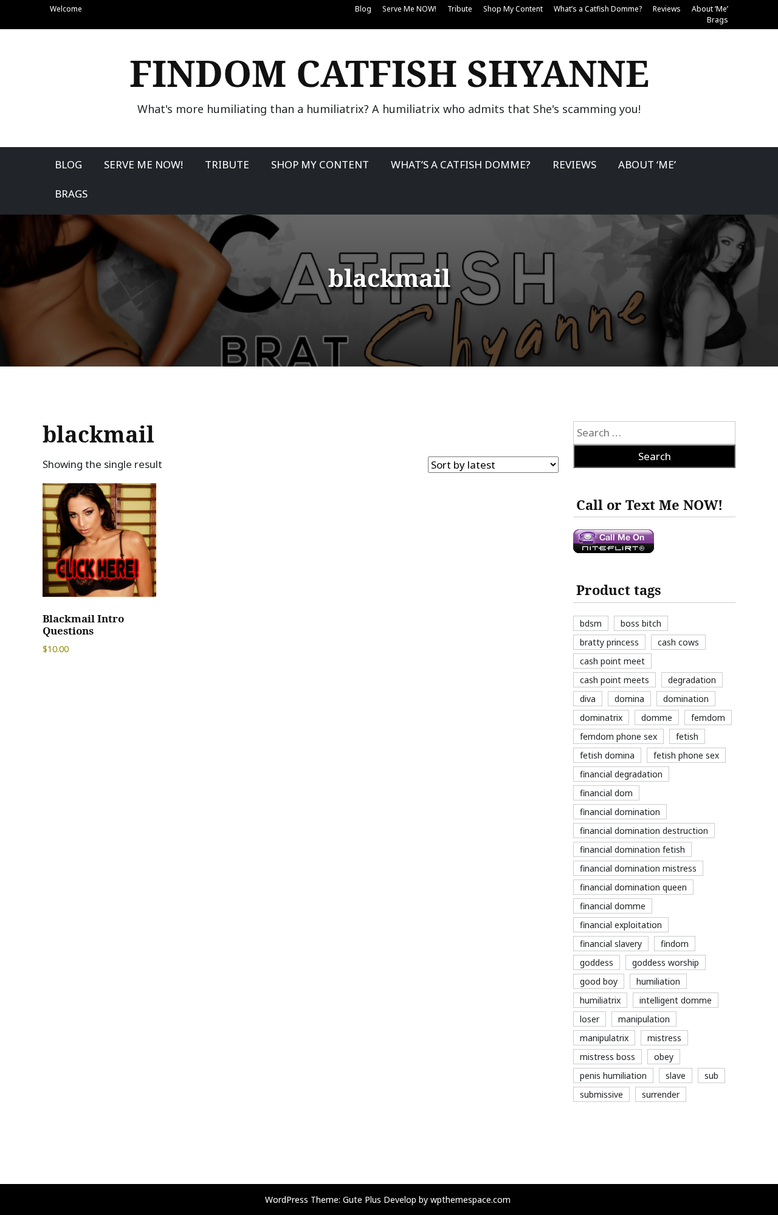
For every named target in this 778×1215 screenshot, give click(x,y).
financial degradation (621, 774)
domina (629, 698)
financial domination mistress (638, 868)
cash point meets (614, 680)
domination (686, 698)
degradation (692, 680)
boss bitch (641, 623)
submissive (601, 1094)
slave (676, 1075)
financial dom (606, 793)
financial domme (612, 906)
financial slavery (611, 943)
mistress (664, 1038)
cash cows (678, 642)
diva (588, 698)
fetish (687, 736)
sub (711, 1075)
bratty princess (609, 642)
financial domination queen (633, 887)
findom (675, 943)
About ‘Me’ (710, 9)
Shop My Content (513, 9)
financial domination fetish (632, 849)
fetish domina (607, 755)
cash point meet (612, 661)
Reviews (667, 9)
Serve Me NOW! (409, 9)
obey (663, 1056)
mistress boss (607, 1056)
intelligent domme (675, 1000)
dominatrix (601, 717)
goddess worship (665, 962)
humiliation (658, 981)
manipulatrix (604, 1038)
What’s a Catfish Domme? (598, 9)
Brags (717, 20)
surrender (661, 1094)
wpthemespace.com (470, 1199)
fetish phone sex (686, 755)
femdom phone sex (618, 736)
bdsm (591, 623)
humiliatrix (600, 1000)
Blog (363, 9)
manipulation (644, 1019)
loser (589, 1019)
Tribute (459, 9)
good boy (599, 981)
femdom (708, 717)
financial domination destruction (644, 830)
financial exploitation (621, 925)
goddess (596, 962)
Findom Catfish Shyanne (389, 73)
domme (656, 717)
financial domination (620, 811)
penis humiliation (613, 1075)
